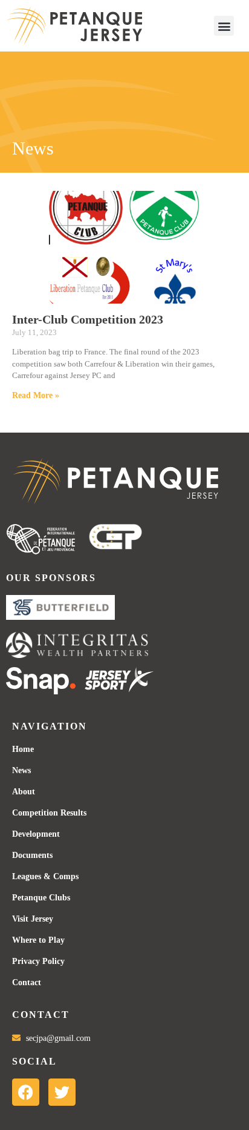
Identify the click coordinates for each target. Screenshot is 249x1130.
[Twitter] (62, 1092)
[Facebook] (25, 1092)
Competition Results (49, 812)
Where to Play (38, 940)
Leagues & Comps (45, 876)
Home (23, 749)
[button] (224, 26)
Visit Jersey (32, 918)
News (21, 770)
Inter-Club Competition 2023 (87, 319)
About (23, 791)
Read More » (35, 395)
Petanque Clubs (41, 897)
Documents (32, 855)
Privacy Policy (38, 961)
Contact (26, 982)
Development (36, 834)
